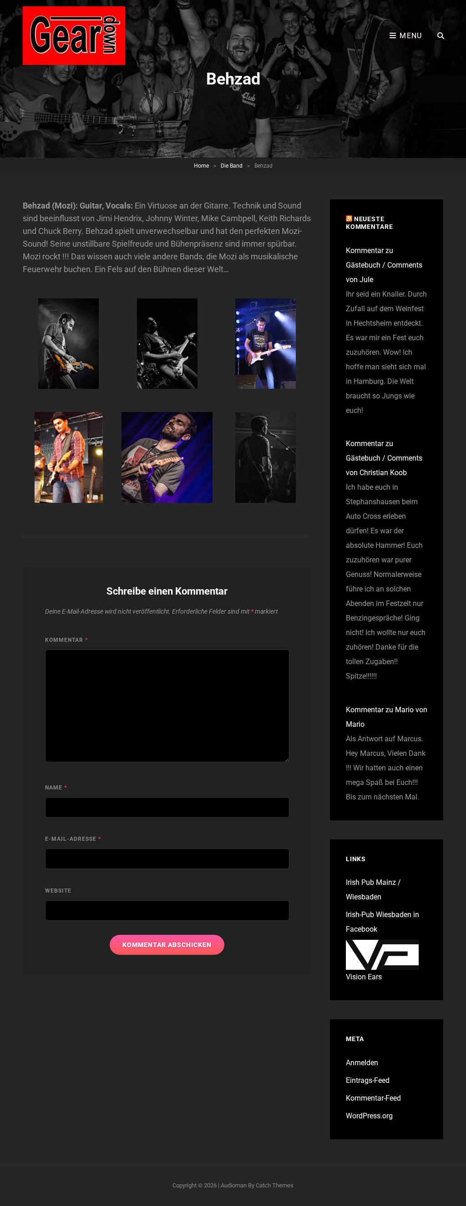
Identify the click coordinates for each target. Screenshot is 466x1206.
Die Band (232, 166)
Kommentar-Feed (373, 1098)
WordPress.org (369, 1116)
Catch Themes (275, 1185)
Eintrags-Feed (368, 1080)
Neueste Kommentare (369, 222)
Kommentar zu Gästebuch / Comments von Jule (384, 265)
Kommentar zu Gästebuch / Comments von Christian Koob (384, 458)
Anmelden (362, 1062)
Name (56, 787)
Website (58, 891)
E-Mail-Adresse (73, 839)
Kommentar (66, 640)
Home (201, 166)
